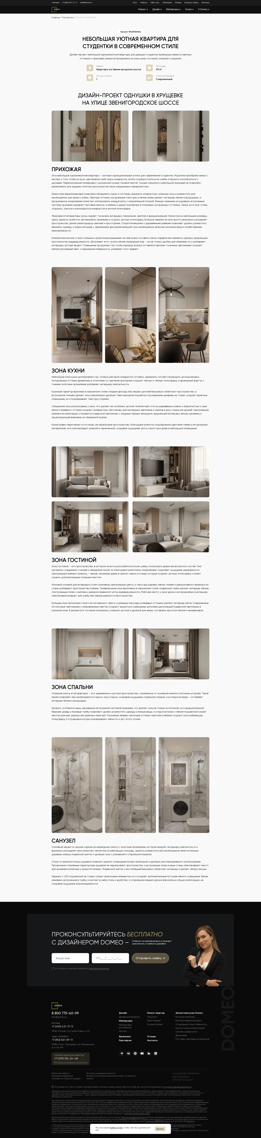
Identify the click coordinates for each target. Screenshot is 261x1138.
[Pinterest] (135, 1053)
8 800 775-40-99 (65, 1013)
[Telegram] (121, 1053)
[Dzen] (155, 1053)
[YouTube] (142, 1053)
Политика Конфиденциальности (133, 1117)
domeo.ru (159, 1119)
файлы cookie (116, 1128)
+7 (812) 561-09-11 (62, 1039)
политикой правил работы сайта (137, 1114)
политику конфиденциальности (177, 1087)
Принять (160, 1129)
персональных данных (99, 968)
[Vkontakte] (128, 1053)
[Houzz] (149, 1053)
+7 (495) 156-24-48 (66, 1058)
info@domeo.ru (86, 2)
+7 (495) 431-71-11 (69, 2)
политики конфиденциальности (158, 1121)
